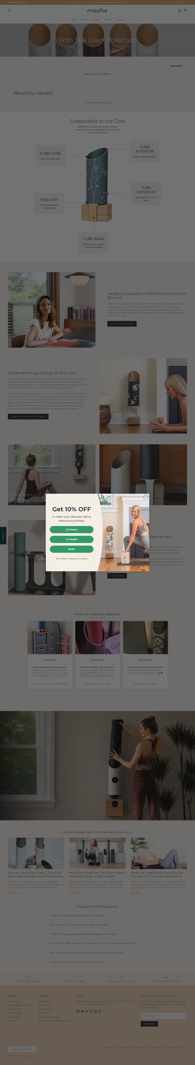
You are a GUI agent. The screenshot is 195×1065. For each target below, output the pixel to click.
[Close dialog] (146, 497)
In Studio (71, 539)
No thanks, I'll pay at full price (71, 558)
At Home (71, 529)
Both (72, 549)
